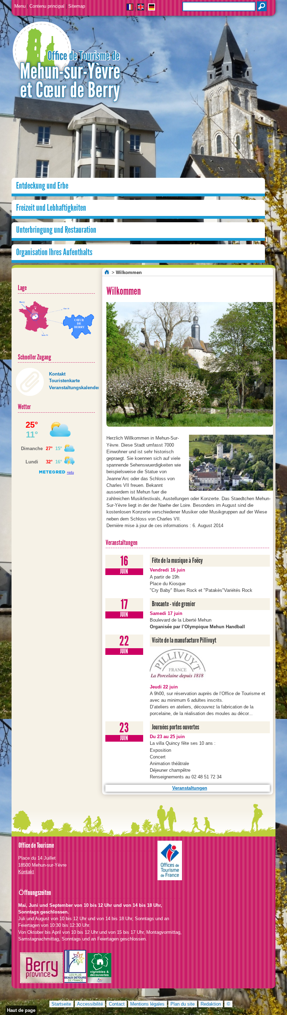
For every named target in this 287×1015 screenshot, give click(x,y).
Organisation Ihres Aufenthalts (54, 252)
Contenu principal (46, 6)
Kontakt (57, 374)
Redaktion (211, 1004)
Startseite (61, 1004)
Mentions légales (147, 1004)
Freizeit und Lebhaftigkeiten (51, 208)
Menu (20, 6)
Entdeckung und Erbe (42, 186)
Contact (117, 1004)
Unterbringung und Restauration (56, 230)
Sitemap (76, 6)
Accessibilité (90, 1004)
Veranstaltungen (189, 788)
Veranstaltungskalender (74, 387)
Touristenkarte (64, 380)
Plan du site (182, 1004)
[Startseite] (143, 63)
